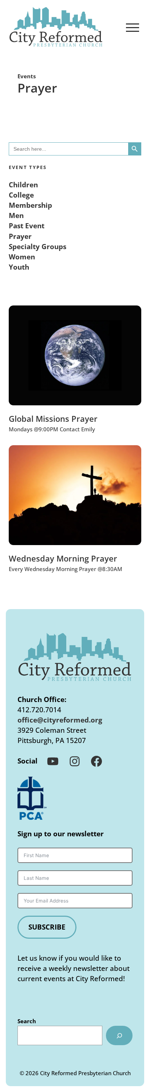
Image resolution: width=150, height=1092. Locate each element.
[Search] (119, 1036)
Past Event (26, 225)
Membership (30, 205)
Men (16, 215)
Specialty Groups (37, 246)
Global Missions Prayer (53, 419)
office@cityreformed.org (59, 719)
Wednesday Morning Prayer (63, 559)
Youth (19, 266)
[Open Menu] (132, 27)
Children (23, 184)
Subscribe (47, 926)
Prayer (20, 236)
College (21, 194)
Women (22, 256)
